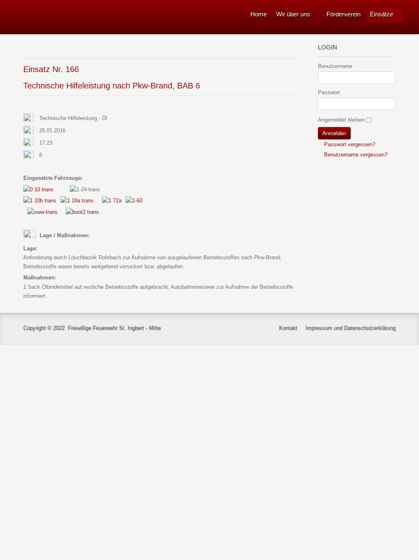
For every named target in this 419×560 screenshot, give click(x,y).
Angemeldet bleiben (341, 120)
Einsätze (381, 14)
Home (258, 14)
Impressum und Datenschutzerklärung (351, 328)
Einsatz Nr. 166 (51, 69)
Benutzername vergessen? (354, 155)
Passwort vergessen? (348, 144)
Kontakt (288, 328)
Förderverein (343, 14)
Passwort (329, 92)
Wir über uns (293, 14)
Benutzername (335, 66)
